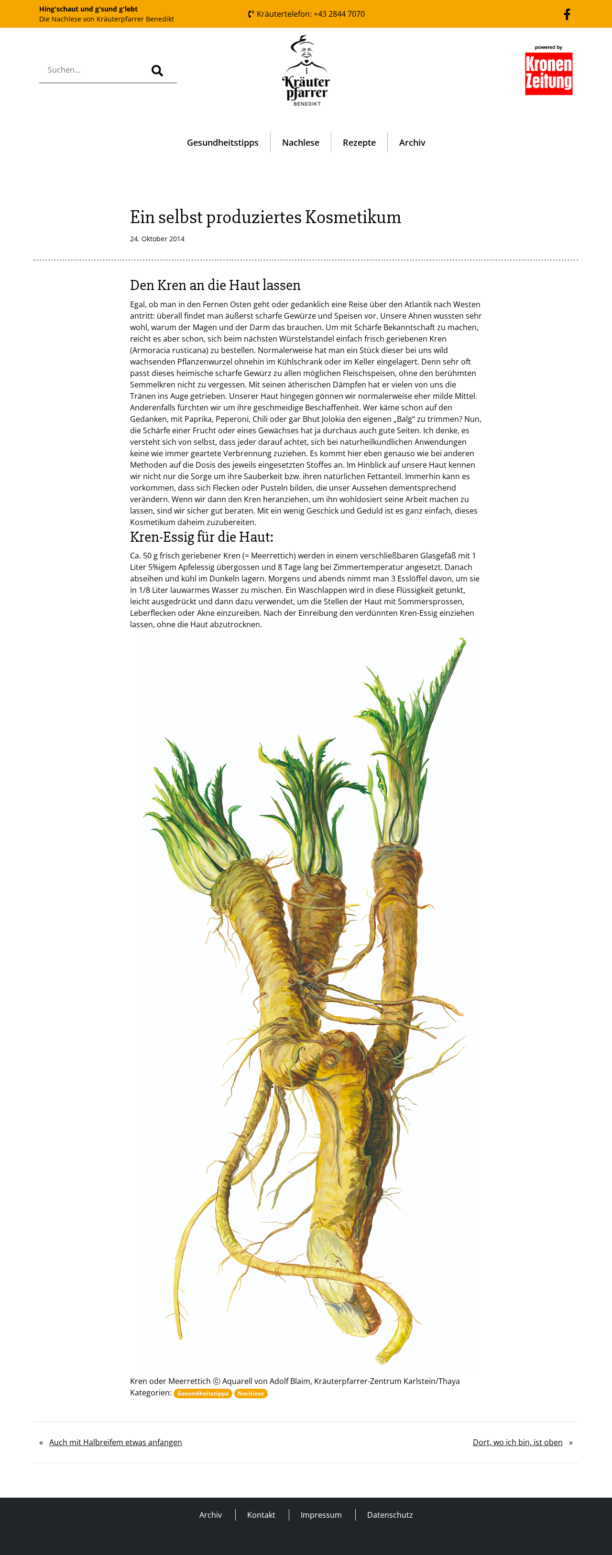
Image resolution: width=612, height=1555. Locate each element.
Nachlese (300, 142)
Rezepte (359, 142)
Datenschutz (390, 1515)
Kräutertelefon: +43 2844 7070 (310, 14)
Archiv (412, 142)
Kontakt (261, 1515)
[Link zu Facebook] (567, 13)
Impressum (321, 1515)
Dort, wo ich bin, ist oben (518, 1442)
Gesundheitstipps (223, 142)
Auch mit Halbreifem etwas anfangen (115, 1442)
